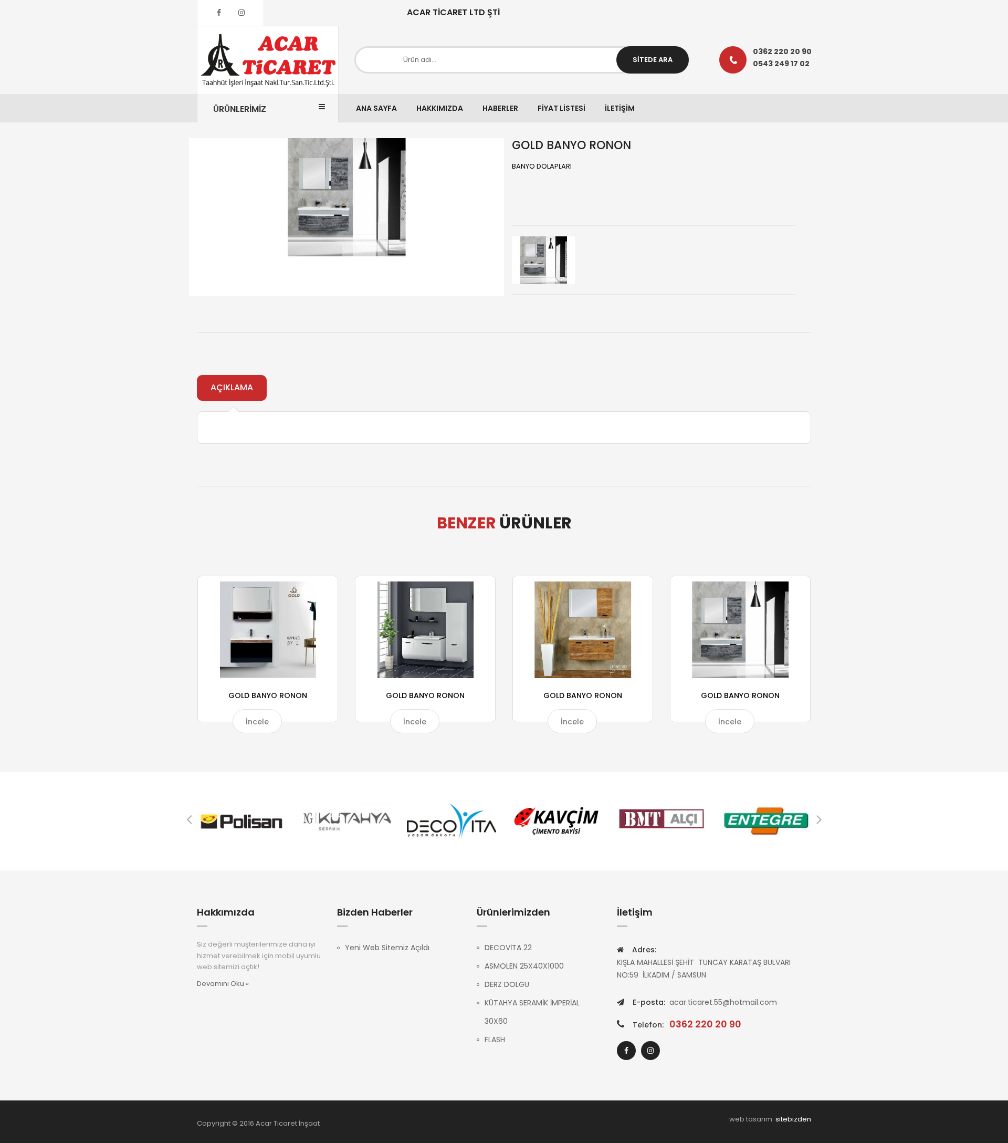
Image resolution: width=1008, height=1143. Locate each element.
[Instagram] (241, 12)
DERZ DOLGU (507, 984)
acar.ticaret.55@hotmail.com (723, 1002)
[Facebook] (219, 12)
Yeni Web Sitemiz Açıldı (387, 947)
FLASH (495, 1039)
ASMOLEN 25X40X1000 (524, 966)
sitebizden (793, 1119)
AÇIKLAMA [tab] (232, 387)
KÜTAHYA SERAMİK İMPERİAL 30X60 (532, 1011)
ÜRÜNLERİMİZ (239, 109)
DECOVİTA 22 (508, 947)
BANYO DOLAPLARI (542, 166)
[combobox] (522, 60)
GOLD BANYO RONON (267, 695)
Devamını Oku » (223, 984)
